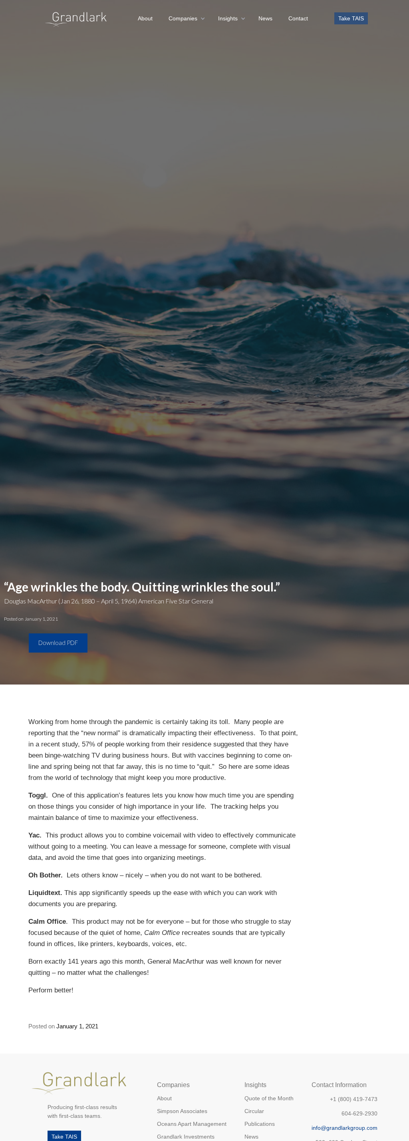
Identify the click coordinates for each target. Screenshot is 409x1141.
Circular (254, 1111)
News (265, 18)
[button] (185, 18)
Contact (298, 18)
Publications (259, 1124)
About (145, 18)
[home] (76, 18)
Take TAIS (351, 18)
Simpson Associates (182, 1111)
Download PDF (58, 642)
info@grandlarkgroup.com (344, 1128)
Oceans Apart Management (191, 1124)
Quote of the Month (269, 1098)
